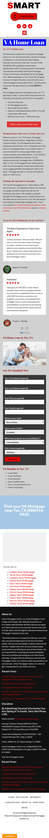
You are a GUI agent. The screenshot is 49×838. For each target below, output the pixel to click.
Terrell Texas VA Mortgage (21, 575)
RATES (24, 807)
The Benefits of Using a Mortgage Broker (19, 683)
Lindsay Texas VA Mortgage (22, 603)
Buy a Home (22, 797)
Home (11, 797)
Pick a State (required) (14, 448)
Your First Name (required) (16, 378)
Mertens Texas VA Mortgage (22, 600)
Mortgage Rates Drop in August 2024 (17, 687)
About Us (26, 802)
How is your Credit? (13, 428)
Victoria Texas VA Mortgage (22, 592)
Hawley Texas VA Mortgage (22, 589)
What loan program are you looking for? (22, 438)
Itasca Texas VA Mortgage (21, 583)
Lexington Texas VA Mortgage (23, 578)
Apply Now (38, 802)
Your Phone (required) (14, 398)
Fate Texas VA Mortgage (20, 586)
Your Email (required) (14, 408)
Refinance (35, 797)
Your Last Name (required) (16, 388)
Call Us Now (26, 16)
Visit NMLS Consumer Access (26, 719)
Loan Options (12, 802)
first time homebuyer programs (27, 205)
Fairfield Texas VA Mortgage (22, 572)
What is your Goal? (13, 418)
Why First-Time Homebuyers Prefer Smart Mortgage (23, 698)
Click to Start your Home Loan (24, 124)
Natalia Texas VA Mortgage (22, 580)
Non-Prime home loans (22, 208)
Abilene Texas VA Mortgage (22, 595)
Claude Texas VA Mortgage (21, 598)
